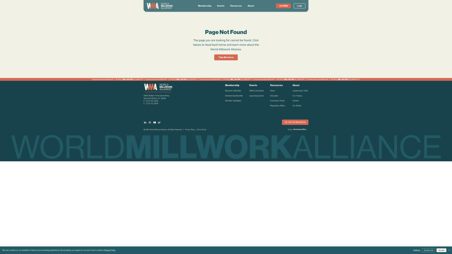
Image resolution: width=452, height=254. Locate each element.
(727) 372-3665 (152, 101)
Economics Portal (277, 100)
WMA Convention (256, 90)
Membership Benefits (234, 96)
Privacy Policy (190, 130)
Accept (441, 250)
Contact (296, 100)
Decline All (428, 250)
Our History (297, 96)
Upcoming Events (256, 96)
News (272, 90)
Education (274, 96)
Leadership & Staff (300, 90)
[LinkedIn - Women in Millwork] (159, 122)
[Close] (449, 250)
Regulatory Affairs (277, 105)
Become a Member (233, 90)
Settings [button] (416, 250)
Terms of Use (201, 130)
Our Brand (297, 105)
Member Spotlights (233, 100)
